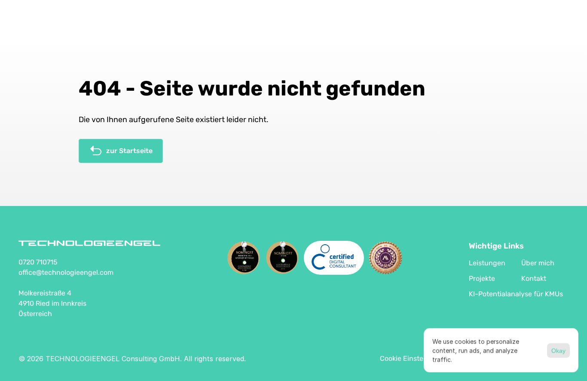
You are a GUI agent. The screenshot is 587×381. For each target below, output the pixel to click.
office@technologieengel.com (65, 272)
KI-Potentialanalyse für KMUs (516, 294)
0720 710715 (38, 262)
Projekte (482, 278)
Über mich (537, 263)
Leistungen (487, 263)
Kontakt (533, 278)
